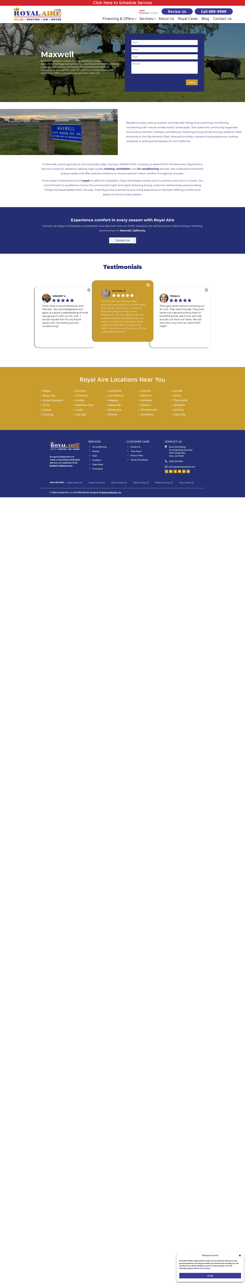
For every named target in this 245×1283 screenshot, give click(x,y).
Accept (210, 1276)
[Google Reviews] (171, 471)
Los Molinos (115, 395)
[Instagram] (184, 471)
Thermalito (180, 400)
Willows (178, 409)
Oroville (146, 390)
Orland (112, 414)
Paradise (146, 400)
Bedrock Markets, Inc (111, 492)
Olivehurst (114, 409)
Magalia (113, 400)
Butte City (49, 395)
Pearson (146, 405)
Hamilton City (84, 405)
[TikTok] (188, 471)
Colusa (47, 409)
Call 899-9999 (213, 11)
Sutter (177, 395)
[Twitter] (175, 471)
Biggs (46, 390)
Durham (80, 390)
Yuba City (179, 414)
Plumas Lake (149, 409)
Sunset (177, 390)
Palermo (146, 395)
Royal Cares (188, 18)
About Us (166, 18)
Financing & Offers (118, 18)
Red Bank (147, 414)
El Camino (82, 395)
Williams (179, 405)
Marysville (114, 405)
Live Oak (80, 414)
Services (146, 18)
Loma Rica (115, 390)
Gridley (79, 400)
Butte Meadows (53, 400)
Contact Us (222, 18)
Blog (205, 18)
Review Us (177, 11)
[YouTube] (179, 471)
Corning (48, 414)
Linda (79, 409)
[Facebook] (166, 471)
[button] (240, 1255)
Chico (46, 405)
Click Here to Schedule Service (122, 2)
